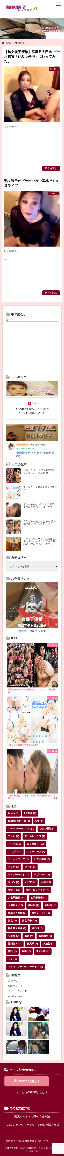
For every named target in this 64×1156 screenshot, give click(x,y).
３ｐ (12, 959)
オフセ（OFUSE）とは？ (32, 1092)
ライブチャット (18, 874)
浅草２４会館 (17, 913)
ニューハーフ (36, 851)
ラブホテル (42, 874)
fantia (13, 813)
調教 (26, 951)
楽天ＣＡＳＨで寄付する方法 (32, 1116)
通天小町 (42, 951)
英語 (12, 951)
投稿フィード (15, 986)
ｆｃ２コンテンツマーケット (25, 966)
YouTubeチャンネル (21, 828)
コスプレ (15, 851)
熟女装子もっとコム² (37, 1147)
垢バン (13, 882)
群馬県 (32, 943)
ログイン (12, 981)
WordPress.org (16, 996)
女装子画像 (38, 897)
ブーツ (30, 866)
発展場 (13, 936)
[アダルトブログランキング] (32, 395)
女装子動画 (16, 897)
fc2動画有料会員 (19, 820)
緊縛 (29, 936)
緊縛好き (15, 943)
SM (39, 820)
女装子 (14, 889)
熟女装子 (29, 920)
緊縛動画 (45, 936)
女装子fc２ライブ (37, 889)
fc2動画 (30, 813)
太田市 (30, 882)
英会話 (48, 943)
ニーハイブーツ (18, 859)
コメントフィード (17, 991)
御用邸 (33, 905)
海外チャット (41, 913)
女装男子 (15, 905)
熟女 (12, 920)
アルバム (15, 843)
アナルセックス (35, 836)
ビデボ (13, 866)
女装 (46, 882)
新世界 (50, 905)
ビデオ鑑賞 (42, 859)
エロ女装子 (35, 843)
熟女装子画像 (17, 928)
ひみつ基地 (47, 828)
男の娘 (37, 928)
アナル (13, 836)
